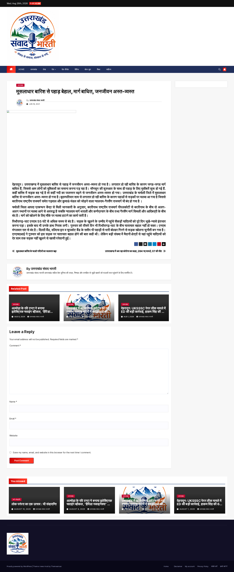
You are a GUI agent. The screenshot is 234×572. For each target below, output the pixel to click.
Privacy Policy (203, 566)
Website (13, 435)
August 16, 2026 (22, 509)
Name (13, 401)
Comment (15, 345)
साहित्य (108, 69)
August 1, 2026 (187, 509)
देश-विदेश (65, 69)
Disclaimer (178, 566)
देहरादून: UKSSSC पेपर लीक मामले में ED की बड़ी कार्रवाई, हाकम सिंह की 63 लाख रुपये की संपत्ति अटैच (143, 311)
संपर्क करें (214, 566)
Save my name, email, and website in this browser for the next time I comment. (52, 452)
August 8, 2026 (77, 509)
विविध (77, 69)
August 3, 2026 (132, 509)
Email (12, 418)
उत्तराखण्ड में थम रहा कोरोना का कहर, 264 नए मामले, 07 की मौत (133, 251)
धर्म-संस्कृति (16, 499)
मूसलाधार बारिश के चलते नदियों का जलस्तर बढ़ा (36, 251)
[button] (219, 69)
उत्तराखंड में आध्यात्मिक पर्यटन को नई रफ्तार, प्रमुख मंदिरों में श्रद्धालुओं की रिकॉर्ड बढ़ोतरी (87, 311)
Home (22, 69)
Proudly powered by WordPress (19, 566)
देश (53, 69)
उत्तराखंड (33, 69)
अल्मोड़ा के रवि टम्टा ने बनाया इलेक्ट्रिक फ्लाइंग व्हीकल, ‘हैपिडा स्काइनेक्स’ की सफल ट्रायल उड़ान (32, 311)
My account (190, 566)
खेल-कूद (88, 69)
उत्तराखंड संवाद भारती (37, 100)
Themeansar (56, 566)
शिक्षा (98, 69)
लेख (44, 69)
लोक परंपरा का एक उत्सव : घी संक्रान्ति (34, 504)
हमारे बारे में (223, 566)
